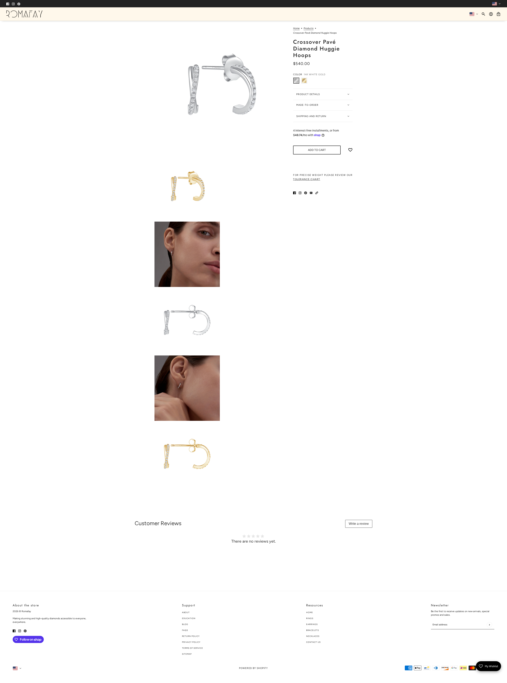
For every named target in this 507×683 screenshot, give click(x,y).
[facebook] (8, 3)
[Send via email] (311, 192)
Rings (309, 618)
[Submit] (489, 624)
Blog (185, 624)
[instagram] (13, 3)
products (309, 28)
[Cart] (498, 14)
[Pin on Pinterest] (306, 192)
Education (188, 618)
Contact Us (313, 642)
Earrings (312, 624)
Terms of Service (192, 648)
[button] (317, 192)
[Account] (491, 14)
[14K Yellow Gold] (304, 80)
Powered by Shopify (253, 668)
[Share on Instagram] (300, 192)
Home (296, 28)
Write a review (359, 523)
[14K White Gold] (296, 80)
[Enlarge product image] (220, 87)
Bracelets (312, 630)
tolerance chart (306, 179)
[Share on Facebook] (294, 192)
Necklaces (312, 636)
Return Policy (191, 636)
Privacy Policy (191, 642)
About (186, 612)
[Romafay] (24, 13)
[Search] (483, 14)
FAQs (185, 630)
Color (309, 74)
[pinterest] (19, 3)
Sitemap (187, 654)
